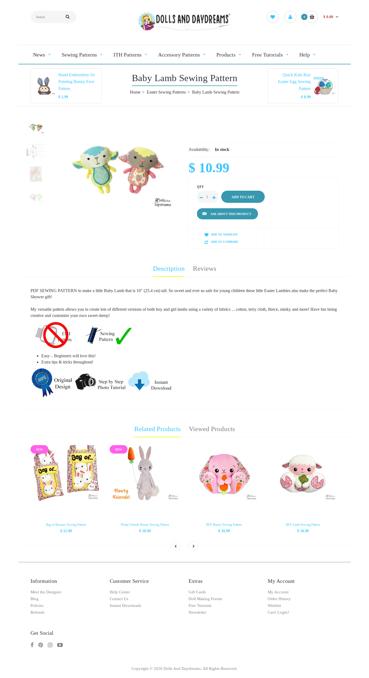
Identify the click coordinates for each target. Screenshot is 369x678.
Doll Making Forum (205, 599)
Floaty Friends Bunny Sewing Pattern (145, 525)
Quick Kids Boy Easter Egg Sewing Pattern (294, 81)
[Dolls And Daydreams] (184, 30)
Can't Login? (278, 612)
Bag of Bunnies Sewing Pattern (66, 525)
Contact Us (119, 599)
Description (169, 268)
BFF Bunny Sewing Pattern (224, 525)
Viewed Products (212, 428)
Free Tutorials (200, 605)
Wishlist (274, 605)
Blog (35, 599)
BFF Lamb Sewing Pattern (303, 525)
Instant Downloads (125, 605)
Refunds (38, 612)
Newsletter (197, 612)
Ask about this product (230, 214)
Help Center (120, 592)
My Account (278, 592)
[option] (119, 169)
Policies (37, 605)
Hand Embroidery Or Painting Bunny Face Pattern (76, 81)
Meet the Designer (46, 592)
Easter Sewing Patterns (166, 92)
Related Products (157, 428)
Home (135, 92)
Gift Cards (197, 592)
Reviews (204, 268)
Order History (279, 599)
